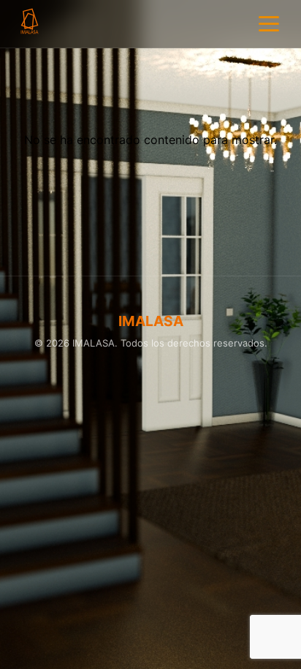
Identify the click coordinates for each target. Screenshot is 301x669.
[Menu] (268, 24)
